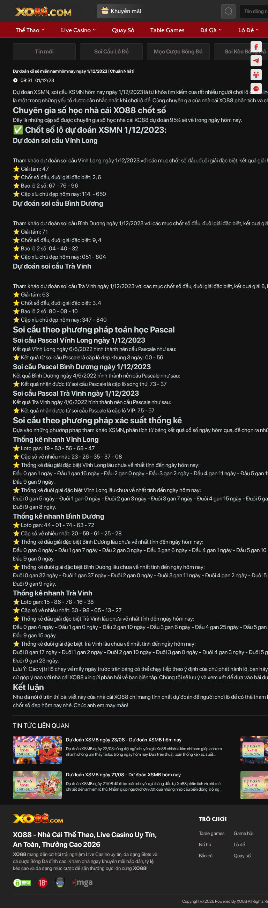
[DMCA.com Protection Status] (22, 882)
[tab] (44, 51)
